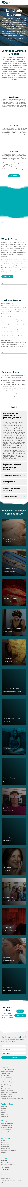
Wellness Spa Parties (6, 1094)
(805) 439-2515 (5, 1169)
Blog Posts (4, 1152)
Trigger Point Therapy (7, 1125)
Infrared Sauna (5, 1086)
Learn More (14, 1057)
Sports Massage (5, 1131)
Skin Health (4, 1112)
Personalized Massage (7, 1071)
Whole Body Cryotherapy (7, 1069)
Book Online (4, 1140)
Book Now (20, 1015)
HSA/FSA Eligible (5, 1142)
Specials (19, 1011)
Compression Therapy (7, 1090)
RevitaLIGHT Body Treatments (9, 1092)
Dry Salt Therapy (5, 1075)
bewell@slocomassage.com (8, 1175)
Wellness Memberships (7, 1144)
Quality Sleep (4, 1110)
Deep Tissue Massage (7, 1123)
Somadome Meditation (7, 1083)
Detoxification (4, 1116)
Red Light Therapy (6, 1085)
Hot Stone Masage (6, 1133)
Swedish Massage (6, 1129)
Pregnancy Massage (6, 1127)
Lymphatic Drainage (6, 1077)
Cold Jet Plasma (5, 1073)
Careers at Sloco (5, 1148)
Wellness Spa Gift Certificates (8, 1150)
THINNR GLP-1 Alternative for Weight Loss (12, 1098)
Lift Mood (3, 1108)
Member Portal (5, 1146)
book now (14, 175)
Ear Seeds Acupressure (7, 1079)
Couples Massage (5, 1081)
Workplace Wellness (6, 1096)
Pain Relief (4, 1106)
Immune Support (5, 1114)
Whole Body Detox (6, 1088)
